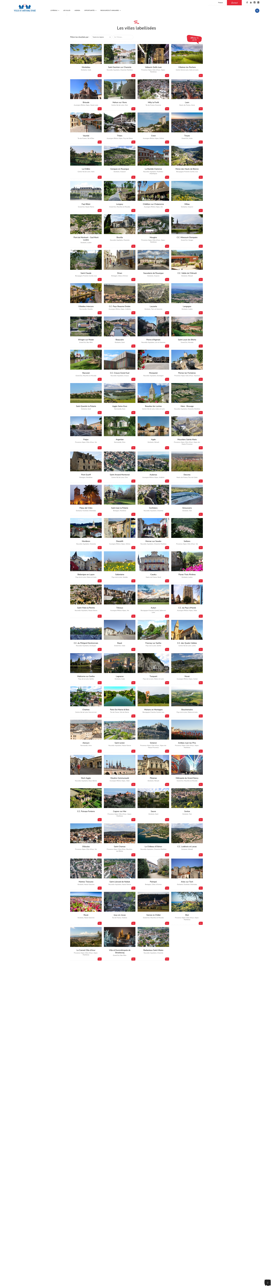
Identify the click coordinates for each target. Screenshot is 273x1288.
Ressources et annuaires (109, 10)
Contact (234, 2)
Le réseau (53, 10)
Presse (220, 3)
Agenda (77, 10)
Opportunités (89, 10)
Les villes (66, 10)
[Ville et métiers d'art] (25, 8)
